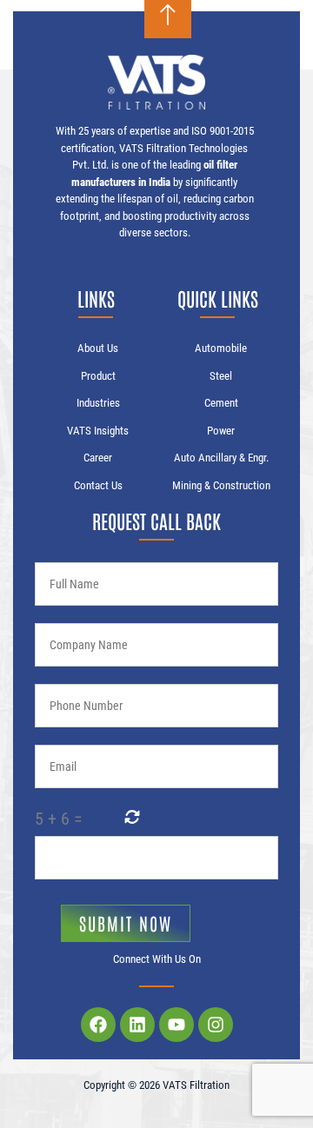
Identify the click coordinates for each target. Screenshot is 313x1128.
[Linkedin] (137, 1024)
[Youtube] (176, 1024)
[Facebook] (98, 1024)
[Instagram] (215, 1024)
